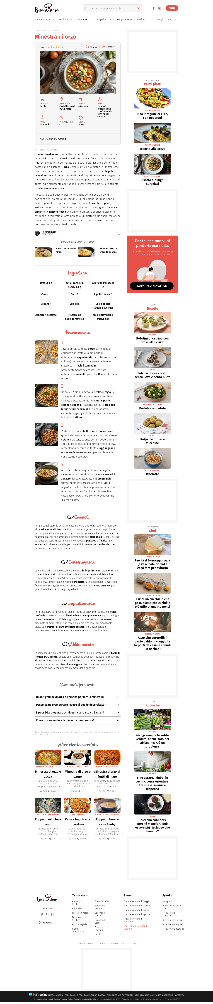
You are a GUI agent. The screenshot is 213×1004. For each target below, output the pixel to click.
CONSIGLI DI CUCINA (152, 557)
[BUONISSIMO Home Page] (47, 8)
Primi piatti (152, 82)
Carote (45, 294)
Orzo (42, 282)
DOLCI (152, 370)
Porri (73, 294)
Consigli (159, 19)
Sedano (45, 303)
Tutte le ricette (42, 19)
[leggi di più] (119, 233)
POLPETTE (152, 436)
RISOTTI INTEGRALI (152, 110)
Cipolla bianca (102, 294)
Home (37, 31)
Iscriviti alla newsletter (152, 285)
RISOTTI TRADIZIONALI (152, 176)
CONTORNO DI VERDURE (152, 405)
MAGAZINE (152, 732)
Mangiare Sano (124, 19)
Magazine (101, 19)
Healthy (141, 19)
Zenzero (39, 314)
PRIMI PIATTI (54, 31)
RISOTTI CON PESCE (152, 145)
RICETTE (45, 31)
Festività (63, 19)
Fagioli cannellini (74, 282)
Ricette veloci (84, 19)
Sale (72, 303)
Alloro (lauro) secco (103, 282)
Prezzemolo (74, 314)
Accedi (172, 8)
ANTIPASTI (152, 335)
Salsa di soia (103, 303)
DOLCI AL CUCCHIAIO (152, 470)
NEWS (152, 816)
